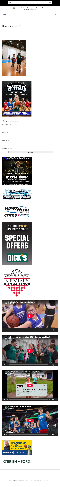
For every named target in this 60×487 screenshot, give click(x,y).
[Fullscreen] (55, 330)
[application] (30, 316)
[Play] (4, 330)
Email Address (6, 124)
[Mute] (53, 330)
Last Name (5, 140)
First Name (5, 132)
